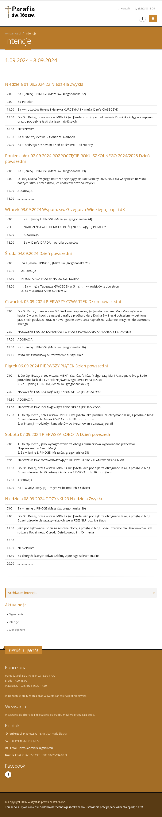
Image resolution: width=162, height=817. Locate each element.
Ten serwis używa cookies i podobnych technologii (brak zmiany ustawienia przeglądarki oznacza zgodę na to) (74, 807)
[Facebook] (142, 18)
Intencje (14, 622)
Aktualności (13, 33)
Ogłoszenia (16, 614)
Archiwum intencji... (22, 593)
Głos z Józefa (17, 630)
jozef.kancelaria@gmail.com (36, 748)
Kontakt (125, 8)
